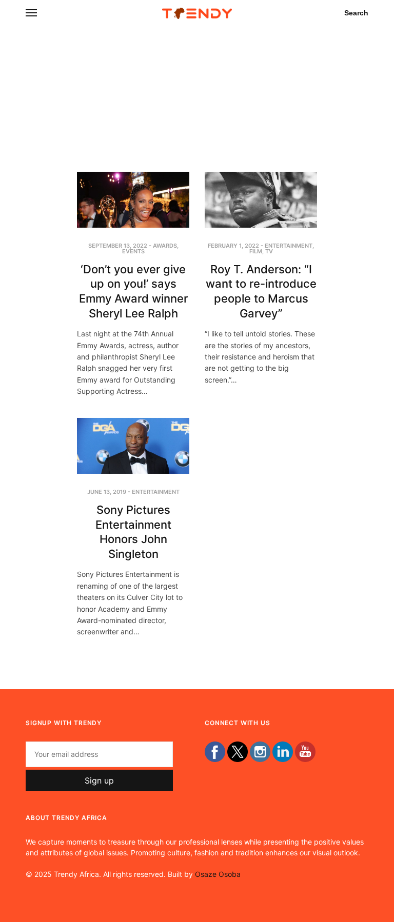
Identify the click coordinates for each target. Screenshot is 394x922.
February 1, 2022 (233, 245)
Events (133, 251)
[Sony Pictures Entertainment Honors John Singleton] (133, 446)
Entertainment (288, 245)
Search (356, 13)
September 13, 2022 (117, 245)
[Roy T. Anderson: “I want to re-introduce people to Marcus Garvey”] (261, 200)
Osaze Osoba (218, 874)
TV (269, 251)
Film (255, 251)
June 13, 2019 (106, 491)
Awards (165, 245)
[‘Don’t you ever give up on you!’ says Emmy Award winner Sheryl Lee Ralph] (133, 200)
